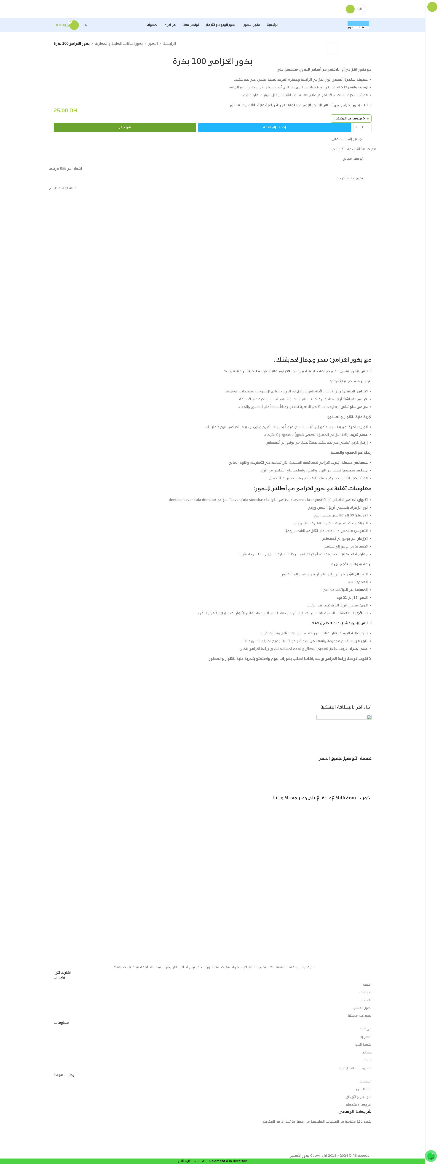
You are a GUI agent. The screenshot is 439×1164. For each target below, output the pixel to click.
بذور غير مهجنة (360, 1016)
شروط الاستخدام (359, 1105)
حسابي (367, 1052)
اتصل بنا (366, 1037)
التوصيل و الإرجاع (359, 1097)
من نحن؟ (366, 1029)
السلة (368, 1060)
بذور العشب (362, 1008)
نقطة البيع (363, 1045)
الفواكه (365, 992)
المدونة (366, 1081)
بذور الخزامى (311, 489)
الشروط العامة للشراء (355, 1068)
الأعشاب (365, 1000)
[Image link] (213, 885)
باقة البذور (364, 1089)
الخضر (367, 985)
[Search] (350, 9)
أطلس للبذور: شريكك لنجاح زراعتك (341, 623)
